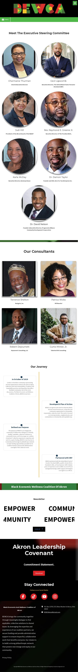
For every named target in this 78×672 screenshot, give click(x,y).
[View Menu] (75, 3)
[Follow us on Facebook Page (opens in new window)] (23, 597)
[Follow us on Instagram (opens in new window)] (55, 597)
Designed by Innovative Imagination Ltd (56, 666)
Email (6, 20)
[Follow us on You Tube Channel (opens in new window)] (44, 597)
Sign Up (37, 529)
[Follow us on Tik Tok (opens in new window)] (34, 597)
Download (39, 573)
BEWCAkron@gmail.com (52, 612)
